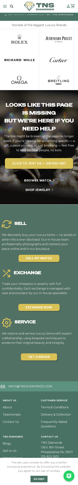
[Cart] (72, 6)
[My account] (68, 6)
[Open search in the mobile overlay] (11, 6)
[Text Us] (68, 475)
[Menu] (5, 6)
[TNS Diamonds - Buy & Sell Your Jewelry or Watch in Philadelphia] (39, 6)
